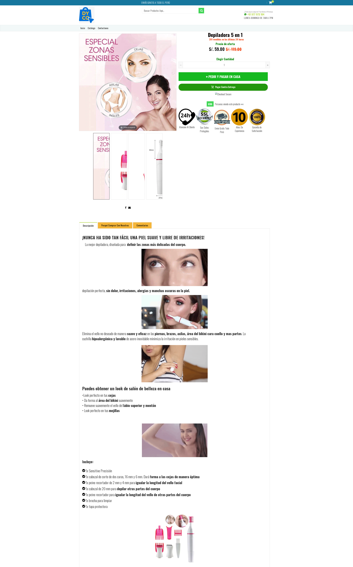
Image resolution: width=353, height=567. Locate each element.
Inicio (82, 28)
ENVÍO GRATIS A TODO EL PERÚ (155, 2)
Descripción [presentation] (88, 225)
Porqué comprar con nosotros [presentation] (115, 225)
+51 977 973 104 (255, 14)
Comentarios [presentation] (142, 225)
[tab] (88, 225)
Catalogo (91, 28)
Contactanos (103, 28)
